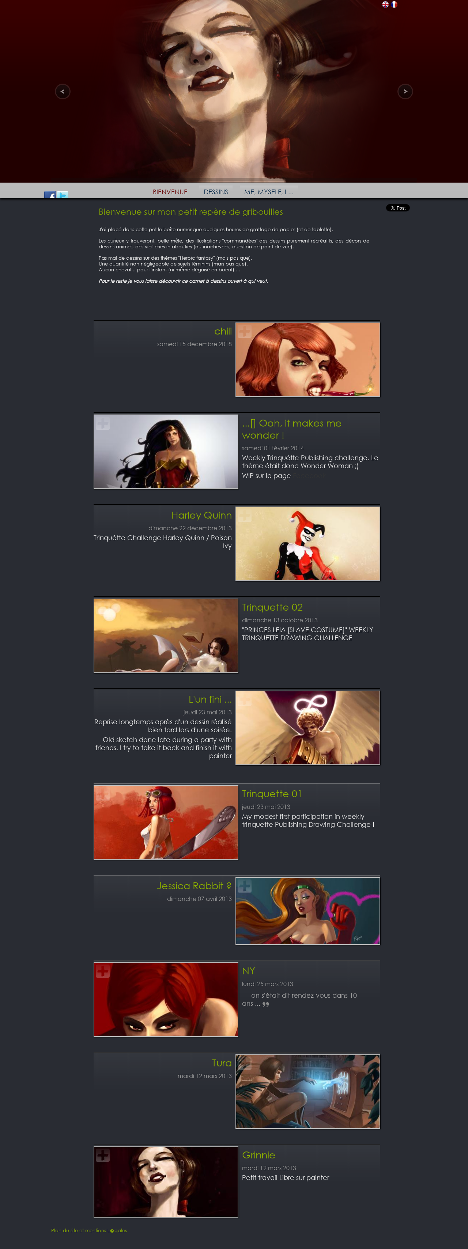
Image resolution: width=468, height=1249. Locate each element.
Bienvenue (170, 192)
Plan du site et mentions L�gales (89, 1230)
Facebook (309, 475)
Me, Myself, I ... (269, 192)
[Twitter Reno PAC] (62, 197)
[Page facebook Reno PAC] (50, 197)
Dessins (216, 192)
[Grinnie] (166, 1213)
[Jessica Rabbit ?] (308, 940)
